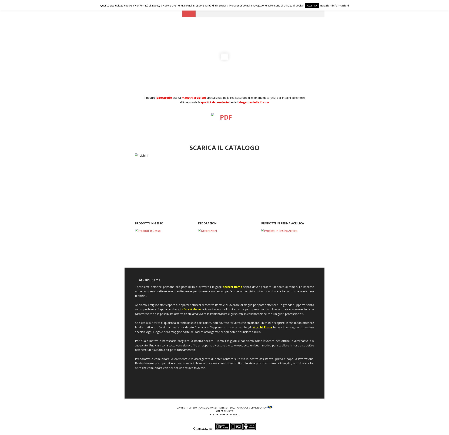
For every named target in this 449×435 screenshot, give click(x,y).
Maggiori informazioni (334, 5)
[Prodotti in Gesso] (161, 246)
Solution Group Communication (248, 407)
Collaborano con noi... (224, 414)
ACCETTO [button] (312, 5)
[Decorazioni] (224, 246)
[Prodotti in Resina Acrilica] (287, 246)
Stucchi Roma (149, 280)
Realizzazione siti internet (213, 407)
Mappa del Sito (224, 411)
